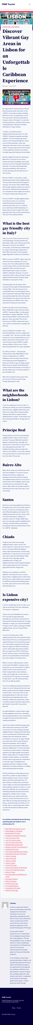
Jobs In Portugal (10, 858)
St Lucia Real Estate (11, 886)
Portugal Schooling (11, 879)
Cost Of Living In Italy (12, 838)
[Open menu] (29, 4)
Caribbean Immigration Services (15, 836)
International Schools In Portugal (15, 854)
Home (19, 1008)
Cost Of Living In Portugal (13, 842)
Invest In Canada (10, 856)
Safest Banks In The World (13, 831)
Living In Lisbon (10, 863)
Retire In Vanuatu (11, 881)
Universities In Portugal (12, 888)
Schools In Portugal (11, 884)
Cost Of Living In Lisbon (13, 840)
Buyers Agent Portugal (12, 833)
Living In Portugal (10, 865)
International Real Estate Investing (16, 852)
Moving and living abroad (11, 27)
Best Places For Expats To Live (15, 829)
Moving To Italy (10, 872)
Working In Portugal (11, 890)
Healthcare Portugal (11, 849)
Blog (13, 1008)
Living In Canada (10, 861)
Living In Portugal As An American (16, 867)
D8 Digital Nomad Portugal (14, 845)
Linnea (6, 86)
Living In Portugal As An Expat (15, 870)
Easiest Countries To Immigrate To (16, 847)
